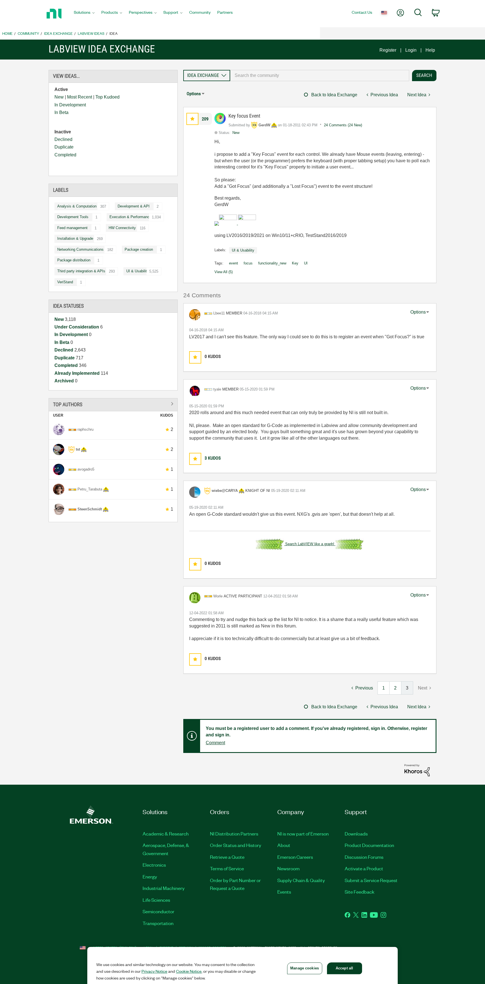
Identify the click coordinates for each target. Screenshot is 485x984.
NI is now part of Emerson (303, 833)
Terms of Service (227, 868)
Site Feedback (359, 892)
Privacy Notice (154, 971)
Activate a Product (364, 868)
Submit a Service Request (371, 880)
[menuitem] (84, 13)
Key (295, 263)
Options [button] (194, 93)
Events (284, 892)
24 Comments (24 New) (343, 125)
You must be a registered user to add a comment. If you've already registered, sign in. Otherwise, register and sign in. (316, 731)
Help (430, 50)
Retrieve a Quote (227, 857)
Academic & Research (166, 833)
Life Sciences (156, 900)
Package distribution (73, 260)
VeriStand (65, 282)
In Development (70, 104)
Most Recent (79, 97)
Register (387, 50)
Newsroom (288, 868)
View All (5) (223, 272)
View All (113, 403)
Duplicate (64, 147)
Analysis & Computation (77, 206)
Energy (150, 876)
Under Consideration (77, 327)
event (233, 263)
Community (28, 33)
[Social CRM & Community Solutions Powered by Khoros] (417, 770)
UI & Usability (137, 271)
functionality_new (272, 263)
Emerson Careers (295, 857)
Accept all (344, 968)
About (283, 845)
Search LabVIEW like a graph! (309, 544)
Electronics (154, 865)
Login (411, 50)
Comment (215, 742)
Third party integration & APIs (81, 271)
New (59, 97)
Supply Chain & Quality (301, 880)
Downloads (356, 833)
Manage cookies (304, 968)
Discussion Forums (364, 857)
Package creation (139, 249)
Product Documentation (369, 845)
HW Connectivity (122, 228)
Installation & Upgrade (75, 238)
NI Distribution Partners (234, 833)
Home (7, 33)
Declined (63, 139)
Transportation (158, 923)
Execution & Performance (130, 217)
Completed (65, 154)
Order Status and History (235, 845)
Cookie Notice (189, 971)
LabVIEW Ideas (91, 33)
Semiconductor (158, 911)
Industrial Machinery (164, 888)
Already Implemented (77, 373)
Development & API (134, 206)
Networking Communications (80, 249)
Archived (64, 380)
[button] (192, 118)
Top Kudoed (107, 97)
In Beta (61, 112)
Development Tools (72, 217)
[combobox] (319, 75)
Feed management (72, 228)
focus (248, 263)
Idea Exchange (58, 33)
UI (306, 263)
